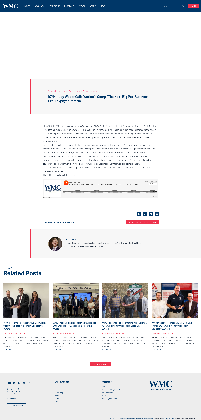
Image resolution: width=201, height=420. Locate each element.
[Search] (183, 6)
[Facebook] (19, 383)
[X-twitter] (24, 383)
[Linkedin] (14, 383)
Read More (8, 349)
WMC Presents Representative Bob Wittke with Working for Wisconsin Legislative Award (24, 325)
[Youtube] (9, 383)
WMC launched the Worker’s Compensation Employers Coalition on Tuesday (78, 156)
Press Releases (90, 91)
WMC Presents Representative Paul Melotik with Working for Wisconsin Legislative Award (74, 325)
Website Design (158, 418)
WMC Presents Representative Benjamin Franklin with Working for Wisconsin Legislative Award (172, 325)
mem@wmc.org (12, 398)
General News (75, 91)
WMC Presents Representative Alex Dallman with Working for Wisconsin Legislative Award (124, 325)
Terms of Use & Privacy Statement (185, 418)
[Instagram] (29, 383)
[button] (139, 214)
